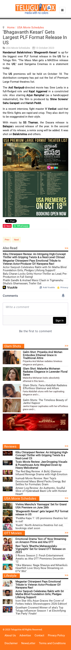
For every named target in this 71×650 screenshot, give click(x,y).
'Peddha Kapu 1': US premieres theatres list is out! (41, 520)
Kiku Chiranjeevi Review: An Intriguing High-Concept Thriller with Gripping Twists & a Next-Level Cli (41, 455)
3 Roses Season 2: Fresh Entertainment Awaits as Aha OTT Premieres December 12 (40, 558)
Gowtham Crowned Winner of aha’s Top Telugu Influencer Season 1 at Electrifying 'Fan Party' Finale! (40, 610)
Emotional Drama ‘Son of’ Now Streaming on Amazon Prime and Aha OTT (40, 541)
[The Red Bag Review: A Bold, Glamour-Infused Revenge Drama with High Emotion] (8, 473)
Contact (39, 635)
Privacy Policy (56, 635)
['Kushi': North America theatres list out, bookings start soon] (8, 527)
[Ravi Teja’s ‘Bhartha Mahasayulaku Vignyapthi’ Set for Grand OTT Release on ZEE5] (8, 548)
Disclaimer (11, 643)
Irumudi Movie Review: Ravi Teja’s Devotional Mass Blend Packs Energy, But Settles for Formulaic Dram (40, 481)
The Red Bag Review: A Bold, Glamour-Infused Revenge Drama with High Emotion (41, 473)
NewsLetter (28, 643)
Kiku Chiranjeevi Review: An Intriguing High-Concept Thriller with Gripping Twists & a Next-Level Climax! (34, 256)
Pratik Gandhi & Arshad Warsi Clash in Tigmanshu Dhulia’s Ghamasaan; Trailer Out (33, 282)
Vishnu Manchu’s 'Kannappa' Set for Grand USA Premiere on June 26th (40, 506)
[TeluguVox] (35, 8)
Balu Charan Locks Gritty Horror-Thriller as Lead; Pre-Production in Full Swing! (35, 275)
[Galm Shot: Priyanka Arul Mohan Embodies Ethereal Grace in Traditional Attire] (12, 357)
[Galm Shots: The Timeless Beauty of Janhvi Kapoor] (12, 405)
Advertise (25, 635)
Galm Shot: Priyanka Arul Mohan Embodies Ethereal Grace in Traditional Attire (42, 355)
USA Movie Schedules (30, 27)
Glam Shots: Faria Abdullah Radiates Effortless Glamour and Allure (45, 387)
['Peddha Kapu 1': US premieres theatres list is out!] (8, 520)
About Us (10, 635)
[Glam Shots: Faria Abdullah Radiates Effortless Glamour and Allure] (12, 391)
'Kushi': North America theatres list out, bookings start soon (39, 527)
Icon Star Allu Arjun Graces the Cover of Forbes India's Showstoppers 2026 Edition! (41, 602)
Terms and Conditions (52, 643)
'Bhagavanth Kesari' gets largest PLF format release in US (35, 37)
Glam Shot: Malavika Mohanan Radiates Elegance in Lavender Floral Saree (45, 371)
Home (11, 27)
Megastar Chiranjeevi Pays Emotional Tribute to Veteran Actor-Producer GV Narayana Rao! (32, 262)
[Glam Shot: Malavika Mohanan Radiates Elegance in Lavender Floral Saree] (12, 374)
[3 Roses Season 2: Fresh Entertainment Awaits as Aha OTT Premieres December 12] (8, 557)
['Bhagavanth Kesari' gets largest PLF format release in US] (8, 513)
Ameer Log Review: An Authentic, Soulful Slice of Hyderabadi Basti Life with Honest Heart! (41, 491)
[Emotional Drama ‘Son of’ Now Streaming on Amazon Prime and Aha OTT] (8, 541)
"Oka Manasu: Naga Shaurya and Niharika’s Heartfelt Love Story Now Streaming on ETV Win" (41, 568)
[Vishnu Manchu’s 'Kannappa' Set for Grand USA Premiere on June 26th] (8, 506)
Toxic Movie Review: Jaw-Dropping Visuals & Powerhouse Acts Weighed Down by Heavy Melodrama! (41, 464)
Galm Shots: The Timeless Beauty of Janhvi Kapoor (45, 402)
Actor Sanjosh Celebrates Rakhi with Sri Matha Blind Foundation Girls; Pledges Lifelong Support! (34, 269)
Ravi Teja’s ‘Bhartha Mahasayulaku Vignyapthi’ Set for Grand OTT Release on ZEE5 (40, 549)
